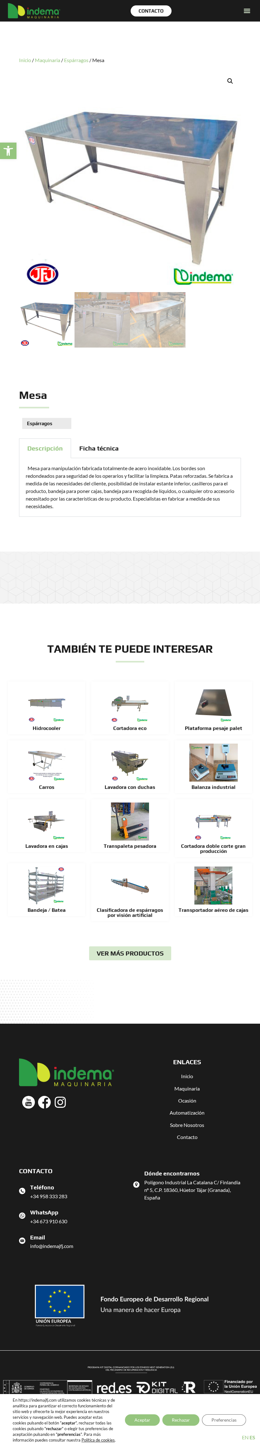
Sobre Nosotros (187, 1125)
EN (245, 1437)
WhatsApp (44, 1212)
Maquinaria (47, 60)
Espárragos (76, 60)
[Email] (22, 1241)
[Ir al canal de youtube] (28, 1102)
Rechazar (181, 1420)
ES (252, 1437)
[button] (8, 151)
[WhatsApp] (22, 1215)
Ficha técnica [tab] (99, 448)
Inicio (25, 60)
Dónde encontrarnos (171, 1173)
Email (37, 1237)
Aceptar (142, 1420)
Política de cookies (98, 1440)
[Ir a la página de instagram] (60, 1102)
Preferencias (224, 1420)
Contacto (187, 1137)
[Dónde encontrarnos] (136, 1184)
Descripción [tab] (45, 448)
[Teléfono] (22, 1191)
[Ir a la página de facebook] (44, 1102)
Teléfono (42, 1187)
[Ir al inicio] (34, 10)
